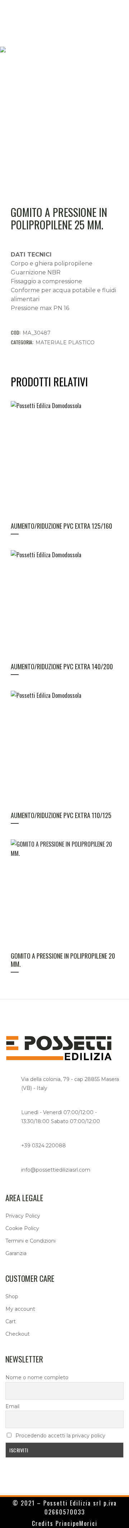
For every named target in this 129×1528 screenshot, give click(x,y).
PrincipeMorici (76, 1523)
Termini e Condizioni (30, 1241)
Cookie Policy (22, 1228)
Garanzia (16, 1253)
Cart (10, 1321)
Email (12, 1406)
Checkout (17, 1334)
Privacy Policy (22, 1216)
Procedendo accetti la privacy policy (59, 1435)
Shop (11, 1296)
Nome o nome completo (36, 1377)
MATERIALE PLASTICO (65, 342)
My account (20, 1309)
